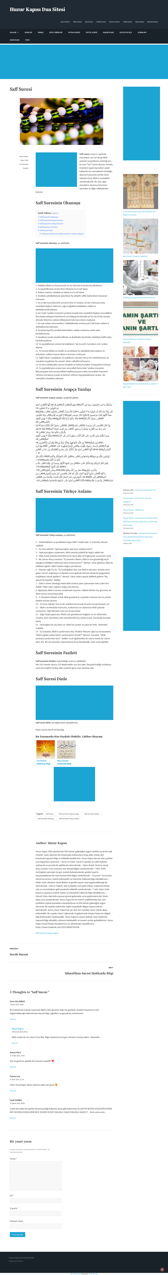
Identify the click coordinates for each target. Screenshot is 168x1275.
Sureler (25, 168)
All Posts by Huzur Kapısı (47, 933)
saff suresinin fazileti (91, 814)
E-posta (14, 1208)
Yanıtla (13, 1019)
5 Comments (23, 164)
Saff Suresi (139, 510)
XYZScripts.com (93, 1274)
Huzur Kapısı (23, 156)
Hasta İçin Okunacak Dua (145, 490)
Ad (12, 1195)
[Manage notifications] (162, 1270)
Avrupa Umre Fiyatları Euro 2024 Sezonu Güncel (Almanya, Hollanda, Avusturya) (140, 521)
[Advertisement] (84, 63)
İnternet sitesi (16, 1221)
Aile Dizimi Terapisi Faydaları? (135, 256)
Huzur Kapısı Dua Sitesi (37, 9)
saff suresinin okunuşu (46, 818)
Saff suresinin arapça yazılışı (69, 814)
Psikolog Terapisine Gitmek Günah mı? (139, 297)
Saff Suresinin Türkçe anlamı (69, 818)
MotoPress (20, 1261)
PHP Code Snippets (75, 1274)
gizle (55, 213)
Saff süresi (50, 814)
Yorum (13, 1158)
